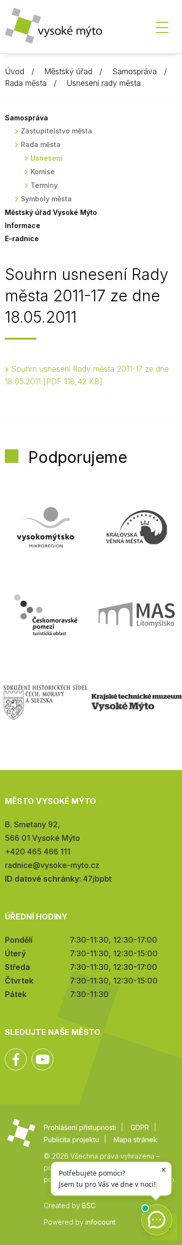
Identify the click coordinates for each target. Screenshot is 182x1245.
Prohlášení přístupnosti (80, 1127)
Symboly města (46, 199)
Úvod (14, 71)
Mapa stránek (135, 1139)
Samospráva (134, 71)
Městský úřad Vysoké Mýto (51, 212)
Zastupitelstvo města (56, 131)
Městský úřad (68, 71)
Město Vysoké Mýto (53, 29)
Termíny (44, 185)
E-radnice (22, 238)
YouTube (42, 1059)
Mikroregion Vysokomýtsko (45, 527)
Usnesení (47, 158)
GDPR (140, 1127)
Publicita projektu (71, 1139)
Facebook (16, 1059)
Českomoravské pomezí (45, 615)
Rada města (26, 83)
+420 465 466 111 (37, 851)
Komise (43, 171)
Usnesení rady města (103, 83)
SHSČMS (45, 702)
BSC (89, 1205)
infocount (100, 1222)
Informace (22, 225)
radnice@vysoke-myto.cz (52, 865)
